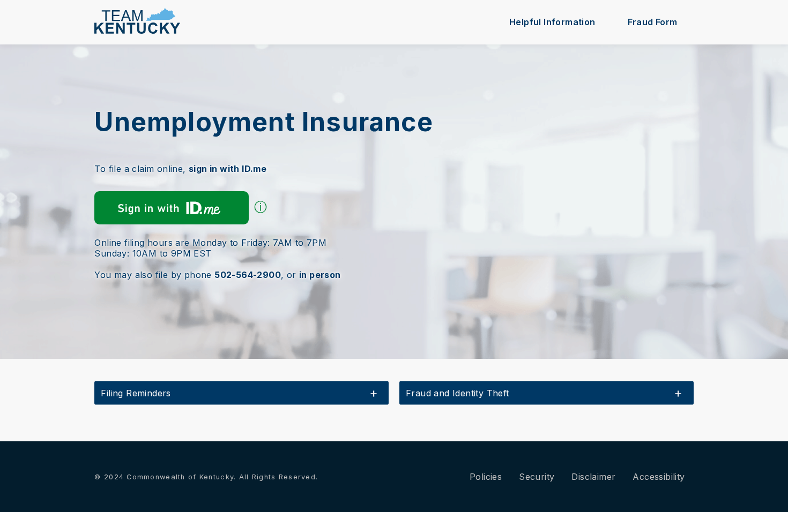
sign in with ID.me (227, 168)
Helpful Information (552, 22)
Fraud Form (653, 22)
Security (536, 476)
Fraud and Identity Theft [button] (457, 393)
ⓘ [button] (260, 207)
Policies (486, 476)
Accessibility (659, 476)
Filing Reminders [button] (135, 393)
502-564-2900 (247, 274)
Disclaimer (593, 476)
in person (320, 274)
